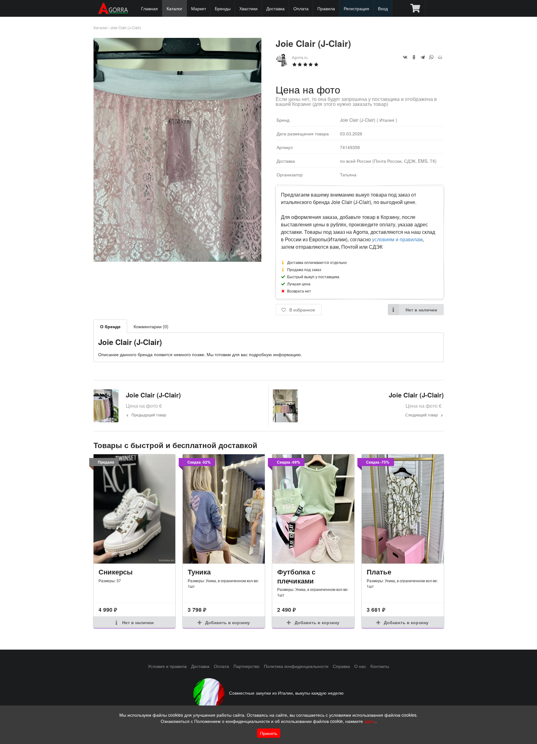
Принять (268, 733)
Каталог (174, 8)
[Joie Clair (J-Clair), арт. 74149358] (178, 259)
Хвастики (248, 8)
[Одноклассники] (414, 57)
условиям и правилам (397, 239)
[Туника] (224, 509)
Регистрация (356, 8)
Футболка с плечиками (296, 576)
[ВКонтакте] (405, 57)
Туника (199, 571)
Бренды (223, 8)
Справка (341, 666)
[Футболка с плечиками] (313, 509)
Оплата (301, 8)
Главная (149, 8)
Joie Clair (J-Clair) (125, 27)
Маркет (198, 8)
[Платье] (403, 509)
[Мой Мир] (440, 57)
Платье (379, 571)
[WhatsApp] (431, 57)
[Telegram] (422, 57)
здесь (369, 721)
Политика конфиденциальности (296, 666)
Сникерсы (116, 571)
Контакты (379, 666)
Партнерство (246, 666)
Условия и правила (167, 666)
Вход (383, 8)
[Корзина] (415, 8)
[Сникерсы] (135, 509)
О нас (360, 666)
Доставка (275, 8)
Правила (326, 8)
